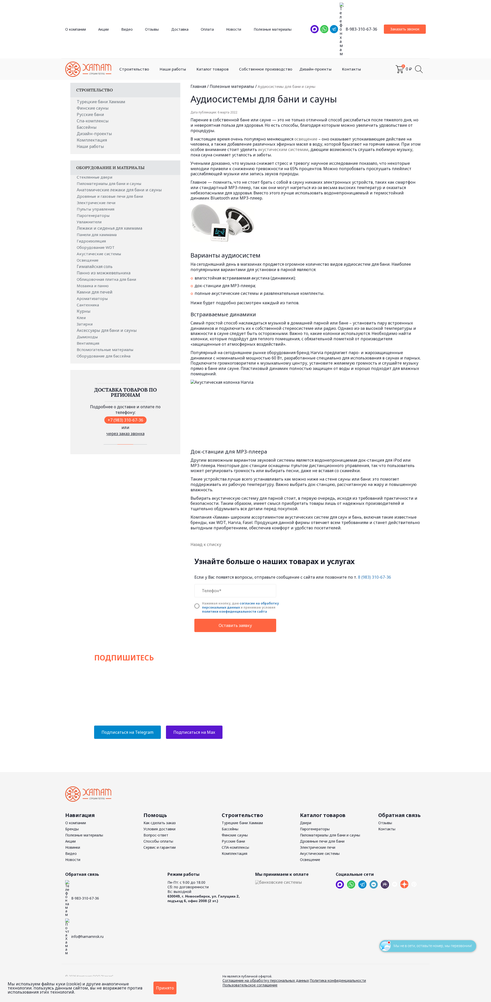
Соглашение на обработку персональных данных (265, 980)
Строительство (134, 69)
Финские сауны (93, 108)
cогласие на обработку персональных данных (240, 605)
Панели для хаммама (97, 234)
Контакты (351, 69)
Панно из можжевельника (103, 273)
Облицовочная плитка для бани (107, 279)
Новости (233, 29)
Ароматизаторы (93, 298)
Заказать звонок (404, 29)
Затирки (85, 324)
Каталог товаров (212, 69)
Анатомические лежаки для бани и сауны (119, 190)
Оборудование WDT (96, 247)
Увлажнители (90, 221)
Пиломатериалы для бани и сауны (109, 183)
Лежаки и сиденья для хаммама (109, 228)
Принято (165, 988)
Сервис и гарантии (159, 847)
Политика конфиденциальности (338, 980)
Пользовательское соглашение (249, 985)
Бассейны (87, 127)
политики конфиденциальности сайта (234, 611)
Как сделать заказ (159, 822)
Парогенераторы (93, 215)
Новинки (72, 847)
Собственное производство (265, 69)
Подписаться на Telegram (127, 732)
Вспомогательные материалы (105, 349)
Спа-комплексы (93, 121)
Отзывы (152, 29)
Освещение (88, 260)
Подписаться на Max (194, 732)
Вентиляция (88, 343)
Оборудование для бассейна (104, 355)
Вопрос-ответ (155, 835)
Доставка (179, 29)
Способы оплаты (158, 841)
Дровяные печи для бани (322, 841)
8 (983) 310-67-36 (374, 577)
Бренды (72, 828)
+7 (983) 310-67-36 (125, 420)
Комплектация (92, 140)
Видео (127, 29)
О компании (75, 29)
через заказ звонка (125, 433)
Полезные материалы (273, 29)
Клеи (82, 317)
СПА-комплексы (235, 847)
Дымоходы (88, 336)
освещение (305, 139)
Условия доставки (159, 828)
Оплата (207, 29)
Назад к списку (206, 544)
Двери (305, 822)
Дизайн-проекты (315, 69)
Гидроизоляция (92, 240)
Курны (84, 311)
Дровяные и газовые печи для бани (110, 196)
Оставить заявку (235, 625)
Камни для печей (95, 292)
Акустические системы (99, 253)
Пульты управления (96, 209)
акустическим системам (283, 149)
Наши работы (173, 69)
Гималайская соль (95, 266)
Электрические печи (96, 202)
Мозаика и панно (93, 285)
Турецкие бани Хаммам (101, 101)
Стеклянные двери (95, 177)
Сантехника (88, 304)
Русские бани (90, 114)
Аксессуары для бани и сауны (107, 330)
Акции (103, 29)
